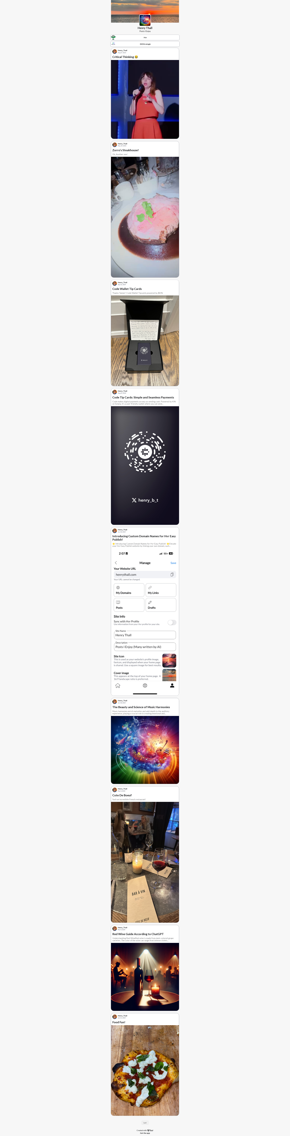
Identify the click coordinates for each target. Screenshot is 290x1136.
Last (145, 1123)
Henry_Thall (122, 50)
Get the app (145, 1133)
